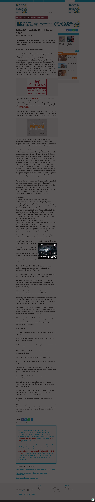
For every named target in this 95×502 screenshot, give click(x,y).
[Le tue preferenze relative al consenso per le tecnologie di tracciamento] (93, 500)
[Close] (57, 243)
